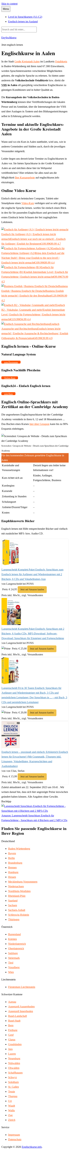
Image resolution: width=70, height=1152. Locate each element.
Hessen (12, 877)
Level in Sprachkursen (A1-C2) (25, 16)
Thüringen (13, 919)
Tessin (11, 1091)
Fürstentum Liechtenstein (21, 987)
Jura (10, 1049)
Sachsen (12, 905)
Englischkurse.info (32, 1146)
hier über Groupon (39, 424)
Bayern (12, 853)
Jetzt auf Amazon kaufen (32, 589)
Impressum (14, 1134)
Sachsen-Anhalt (16, 910)
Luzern (12, 1053)
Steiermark (14, 957)
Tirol (10, 962)
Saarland (13, 900)
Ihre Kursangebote (25, 177)
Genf (11, 1034)
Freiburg (12, 1030)
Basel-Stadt (14, 1020)
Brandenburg (15, 862)
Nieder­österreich (17, 943)
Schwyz (12, 1077)
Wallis (11, 1110)
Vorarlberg (14, 967)
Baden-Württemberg (19, 848)
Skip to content (9, 3)
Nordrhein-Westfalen (19, 891)
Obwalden (13, 1067)
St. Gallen (13, 1086)
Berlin (11, 858)
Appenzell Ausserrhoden (21, 1006)
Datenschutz (14, 1139)
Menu (6, 8)
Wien (11, 972)
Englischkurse (8, 37)
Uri (10, 1101)
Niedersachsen (16, 886)
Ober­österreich (16, 948)
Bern (10, 1025)
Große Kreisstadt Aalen (27, 61)
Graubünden (15, 1044)
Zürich (11, 1119)
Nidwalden (14, 1063)
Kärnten (12, 939)
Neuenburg (14, 1058)
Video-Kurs (27, 203)
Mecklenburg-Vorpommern (22, 881)
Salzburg (13, 953)
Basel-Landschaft (17, 1016)
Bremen (12, 867)
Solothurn (13, 1082)
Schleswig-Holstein (18, 914)
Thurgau (12, 1096)
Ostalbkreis (61, 61)
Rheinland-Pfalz (16, 895)
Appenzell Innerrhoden (20, 1011)
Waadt (11, 1105)
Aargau (12, 1001)
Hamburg (13, 872)
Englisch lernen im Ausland (23, 21)
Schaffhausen (15, 1072)
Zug (10, 1115)
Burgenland (14, 934)
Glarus (11, 1039)
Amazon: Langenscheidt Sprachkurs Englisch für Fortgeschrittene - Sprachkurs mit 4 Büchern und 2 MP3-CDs (34, 818)
